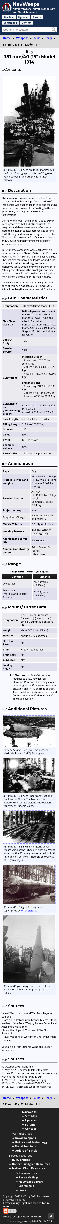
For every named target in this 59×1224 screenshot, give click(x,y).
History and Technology (31, 1142)
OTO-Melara (28, 910)
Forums (37, 17)
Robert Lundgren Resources (31, 1164)
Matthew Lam (33, 1216)
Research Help (28, 1177)
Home (7, 38)
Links (22, 1190)
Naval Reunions (25, 1146)
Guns (37, 38)
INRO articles (21, 1160)
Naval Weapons (25, 1138)
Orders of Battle (26, 1150)
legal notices (28, 1203)
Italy (49, 38)
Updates (23, 17)
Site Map (9, 17)
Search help (11, 22)
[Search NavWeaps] (54, 29)
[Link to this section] (5, 191)
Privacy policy (11, 1203)
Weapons (22, 38)
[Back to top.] (51, 1216)
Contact (26, 22)
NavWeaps (29, 1112)
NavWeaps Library (31, 1181)
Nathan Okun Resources (28, 1168)
